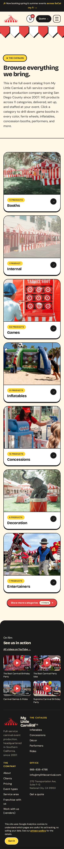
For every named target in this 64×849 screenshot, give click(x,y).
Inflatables (36, 730)
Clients (7, 778)
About (7, 773)
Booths (34, 724)
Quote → (44, 18)
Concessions (38, 735)
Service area (11, 794)
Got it (11, 840)
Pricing (7, 783)
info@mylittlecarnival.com (45, 775)
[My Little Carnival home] (10, 18)
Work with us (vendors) (11, 811)
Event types (10, 789)
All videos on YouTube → (17, 649)
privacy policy (38, 830)
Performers (36, 745)
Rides (33, 751)
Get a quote (37, 794)
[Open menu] (57, 18)
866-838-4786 (39, 769)
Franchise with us (12, 801)
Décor (33, 740)
